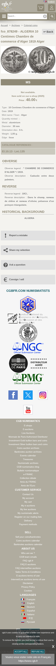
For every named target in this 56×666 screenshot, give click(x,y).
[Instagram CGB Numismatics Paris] (43, 395)
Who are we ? (28, 553)
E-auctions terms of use (28, 575)
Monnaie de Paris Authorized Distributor (28, 437)
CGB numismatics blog (28, 467)
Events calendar (28, 455)
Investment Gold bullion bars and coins (28, 440)
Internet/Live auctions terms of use (28, 579)
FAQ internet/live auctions (28, 568)
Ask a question (17, 264)
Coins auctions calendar (28, 540)
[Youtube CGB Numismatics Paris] (28, 409)
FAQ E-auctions (28, 564)
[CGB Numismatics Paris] (7, 11)
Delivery (28, 520)
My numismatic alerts (28, 513)
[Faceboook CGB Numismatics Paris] (13, 395)
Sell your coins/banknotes (28, 537)
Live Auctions (28, 433)
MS (28, 82)
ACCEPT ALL (21, 652)
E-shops (28, 425)
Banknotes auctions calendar (28, 544)
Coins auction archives (28, 448)
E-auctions (28, 429)
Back (50, 31)
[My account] (51, 10)
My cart (28, 502)
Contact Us (28, 494)
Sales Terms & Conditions (28, 572)
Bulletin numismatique (28, 470)
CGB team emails (28, 557)
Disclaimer (28, 583)
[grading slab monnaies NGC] (28, 348)
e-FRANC (28, 474)
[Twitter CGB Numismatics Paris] (28, 395)
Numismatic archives (28, 463)
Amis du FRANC (28, 482)
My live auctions (28, 509)
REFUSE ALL (38, 652)
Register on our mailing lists (28, 517)
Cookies (28, 590)
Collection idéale (28, 478)
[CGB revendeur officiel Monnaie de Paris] (28, 363)
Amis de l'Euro (28, 485)
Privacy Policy (28, 587)
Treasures (28, 459)
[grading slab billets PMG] (28, 379)
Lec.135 (19, 151)
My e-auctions (28, 505)
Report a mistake (18, 235)
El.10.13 (7, 151)
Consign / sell (16, 279)
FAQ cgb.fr (28, 560)
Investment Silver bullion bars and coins (28, 444)
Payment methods (28, 524)
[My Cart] (40, 10)
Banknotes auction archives (28, 452)
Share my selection (19, 250)
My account (28, 498)
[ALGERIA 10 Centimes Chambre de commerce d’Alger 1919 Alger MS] (28, 72)
